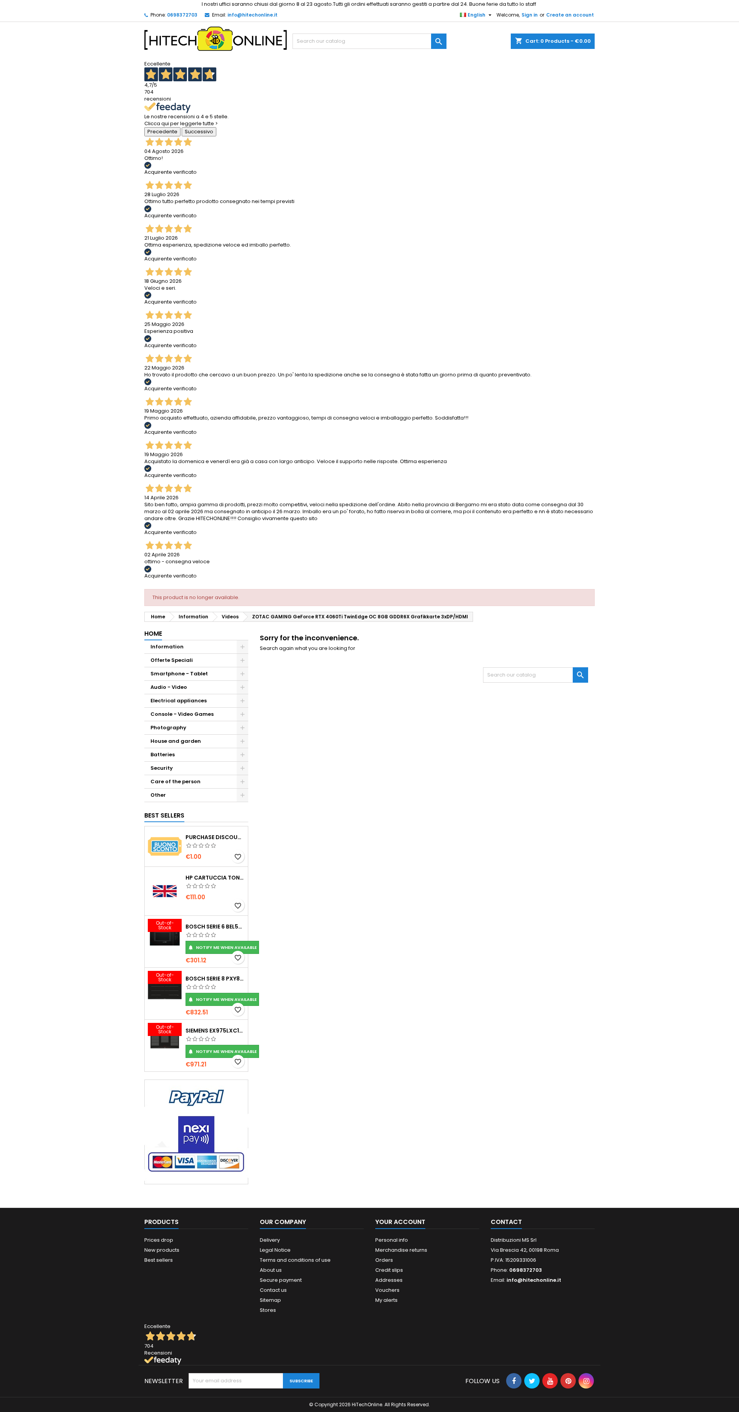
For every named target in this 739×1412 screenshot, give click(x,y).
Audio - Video (168, 687)
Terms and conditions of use (295, 1260)
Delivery (270, 1240)
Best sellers (158, 1260)
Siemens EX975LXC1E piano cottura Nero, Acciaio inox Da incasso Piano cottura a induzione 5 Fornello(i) (215, 1031)
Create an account (570, 15)
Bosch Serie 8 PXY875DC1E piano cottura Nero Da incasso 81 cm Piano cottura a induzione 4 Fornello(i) (215, 978)
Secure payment (281, 1280)
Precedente (162, 131)
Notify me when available (222, 947)
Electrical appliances (178, 700)
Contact (506, 1221)
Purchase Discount (215, 837)
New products (161, 1250)
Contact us (273, 1290)
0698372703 (182, 15)
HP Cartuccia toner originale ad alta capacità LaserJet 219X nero (215, 878)
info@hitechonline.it (252, 15)
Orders (384, 1260)
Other (158, 795)
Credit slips (389, 1270)
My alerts (386, 1300)
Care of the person (175, 781)
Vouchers (387, 1290)
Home (153, 633)
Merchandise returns (401, 1250)
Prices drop (158, 1240)
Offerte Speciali (171, 660)
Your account (400, 1221)
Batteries (162, 754)
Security (161, 768)
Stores (268, 1310)
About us (271, 1270)
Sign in (530, 15)
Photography (168, 727)
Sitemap (270, 1300)
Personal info (391, 1240)
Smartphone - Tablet (179, 673)
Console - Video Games (182, 714)
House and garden (175, 741)
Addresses (389, 1280)
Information (167, 646)
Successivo (199, 131)
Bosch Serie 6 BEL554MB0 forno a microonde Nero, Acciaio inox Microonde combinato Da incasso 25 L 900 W (215, 926)
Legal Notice (275, 1250)
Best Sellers (164, 815)
